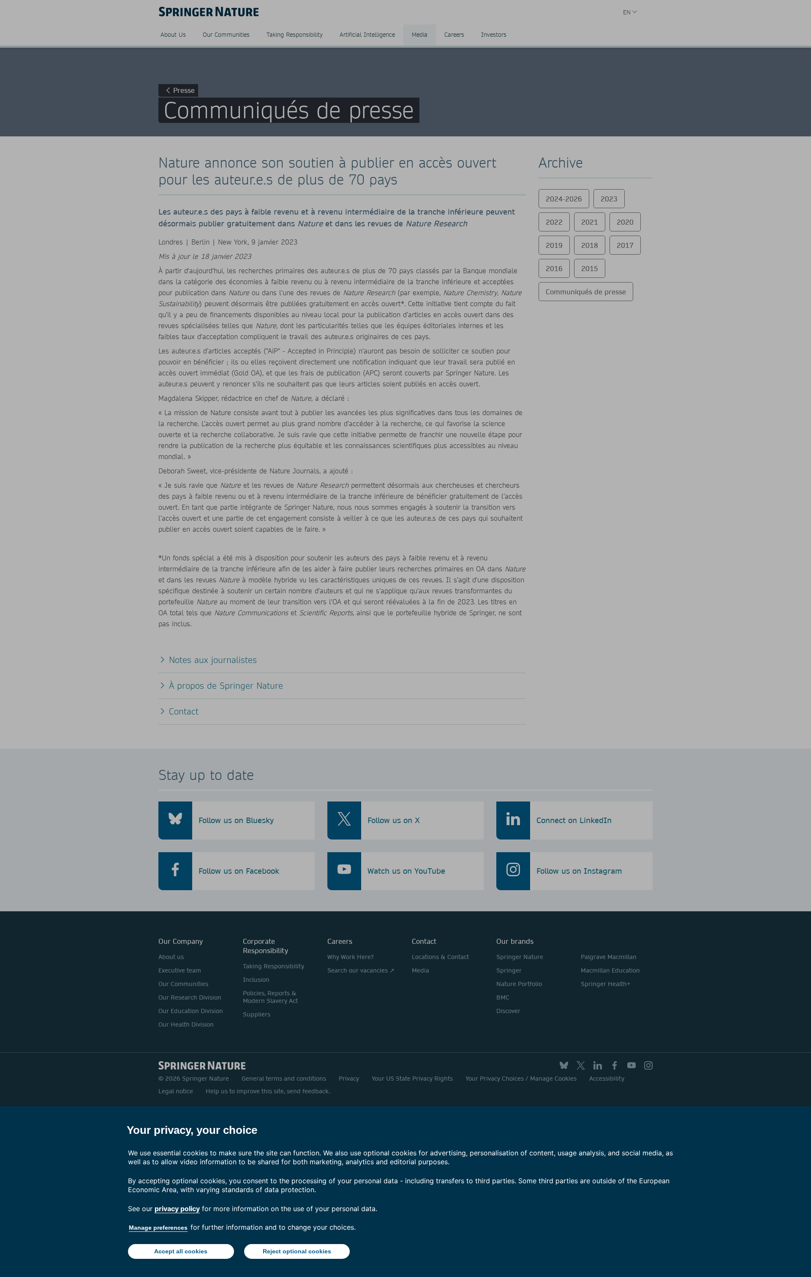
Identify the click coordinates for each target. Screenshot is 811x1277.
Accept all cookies (180, 1251)
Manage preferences (158, 1227)
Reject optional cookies (297, 1251)
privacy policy (177, 1208)
